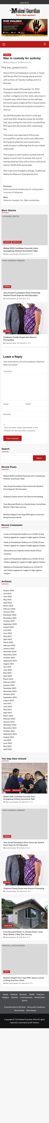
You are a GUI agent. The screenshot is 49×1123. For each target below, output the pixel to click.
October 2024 (9, 657)
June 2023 (7, 706)
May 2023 (7, 709)
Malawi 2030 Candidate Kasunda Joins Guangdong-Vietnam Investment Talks (24, 477)
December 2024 (9, 651)
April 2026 (7, 603)
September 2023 (10, 697)
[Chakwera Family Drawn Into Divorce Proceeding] (25, 318)
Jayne (6, 559)
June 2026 (7, 596)
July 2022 (7, 740)
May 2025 (7, 636)
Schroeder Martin (11, 343)
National (7, 55)
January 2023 (9, 722)
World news (17, 242)
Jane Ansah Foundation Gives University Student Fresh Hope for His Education (23, 487)
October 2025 (9, 621)
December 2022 (9, 725)
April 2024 (7, 676)
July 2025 (7, 630)
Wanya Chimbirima (11, 62)
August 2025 (8, 627)
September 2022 (10, 734)
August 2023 (8, 700)
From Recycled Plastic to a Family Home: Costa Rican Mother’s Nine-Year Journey (24, 505)
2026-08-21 (23, 343)
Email (28, 404)
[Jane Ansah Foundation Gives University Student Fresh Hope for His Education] (25, 274)
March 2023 (8, 716)
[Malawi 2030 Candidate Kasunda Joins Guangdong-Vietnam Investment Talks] (25, 229)
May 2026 (7, 599)
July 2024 (7, 667)
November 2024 (10, 655)
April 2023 (7, 713)
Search (5, 449)
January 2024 (9, 685)
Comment (8, 371)
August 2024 (8, 664)
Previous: (23, 189)
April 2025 (7, 639)
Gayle (6, 542)
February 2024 (9, 682)
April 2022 (7, 749)
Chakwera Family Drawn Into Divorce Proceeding (23, 497)
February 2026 (9, 609)
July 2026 (7, 593)
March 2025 (8, 642)
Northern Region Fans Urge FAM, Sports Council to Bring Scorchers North (23, 515)
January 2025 (9, 648)
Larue (6, 534)
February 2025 (9, 645)
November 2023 (10, 691)
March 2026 (8, 606)
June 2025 (7, 633)
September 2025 (10, 624)
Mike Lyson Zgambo (11, 254)
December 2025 (9, 615)
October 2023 (9, 694)
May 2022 (7, 746)
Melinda (7, 567)
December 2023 (9, 688)
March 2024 (8, 679)
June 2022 (7, 743)
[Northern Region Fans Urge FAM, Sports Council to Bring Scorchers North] (25, 959)
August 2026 (8, 590)
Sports (6, 972)
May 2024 (7, 673)
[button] (4, 44)
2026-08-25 (25, 254)
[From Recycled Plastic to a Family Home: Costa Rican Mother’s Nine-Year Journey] (25, 913)
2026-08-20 (22, 937)
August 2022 (8, 737)
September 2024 (10, 661)
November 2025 (10, 618)
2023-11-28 (24, 62)
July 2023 (7, 703)
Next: (21, 198)
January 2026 (9, 612)
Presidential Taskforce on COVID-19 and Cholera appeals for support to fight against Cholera (23, 570)
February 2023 (9, 719)
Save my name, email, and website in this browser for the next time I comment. (21, 429)
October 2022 (9, 731)
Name (6, 404)
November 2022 (10, 728)
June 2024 (7, 670)
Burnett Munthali (10, 937)
